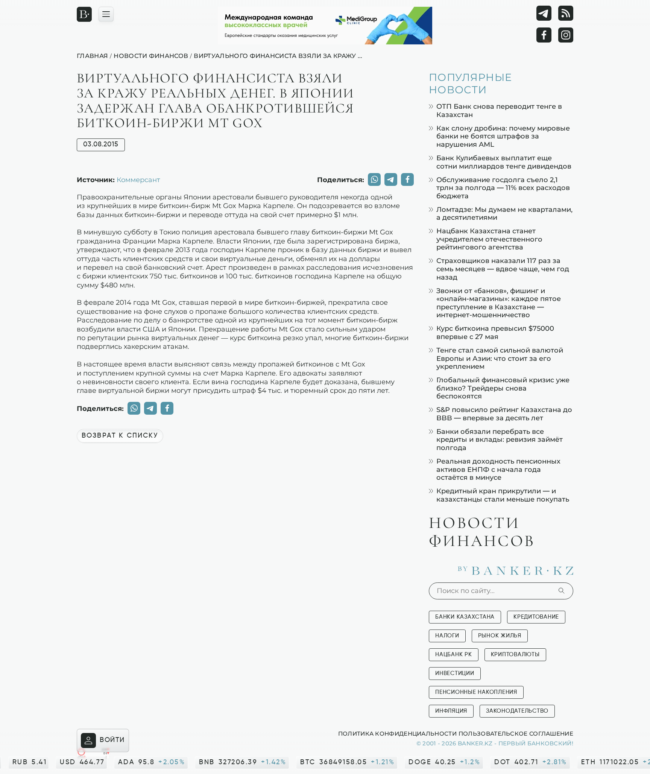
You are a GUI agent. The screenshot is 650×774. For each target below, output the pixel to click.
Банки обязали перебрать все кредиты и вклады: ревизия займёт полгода (499, 439)
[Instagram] (565, 35)
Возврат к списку (120, 435)
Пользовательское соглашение (516, 733)
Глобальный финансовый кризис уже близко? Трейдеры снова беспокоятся (503, 388)
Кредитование (536, 617)
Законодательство (517, 711)
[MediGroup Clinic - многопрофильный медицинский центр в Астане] (325, 25)
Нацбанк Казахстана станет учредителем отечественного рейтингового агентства (489, 239)
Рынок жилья (499, 636)
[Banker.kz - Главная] (84, 14)
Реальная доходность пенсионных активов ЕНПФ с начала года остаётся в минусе (498, 469)
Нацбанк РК (453, 654)
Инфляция (451, 711)
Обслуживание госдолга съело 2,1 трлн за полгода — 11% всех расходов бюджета (503, 188)
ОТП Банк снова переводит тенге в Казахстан (499, 110)
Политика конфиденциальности (397, 733)
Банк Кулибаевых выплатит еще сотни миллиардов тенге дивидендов (503, 162)
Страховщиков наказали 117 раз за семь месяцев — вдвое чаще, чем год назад (502, 269)
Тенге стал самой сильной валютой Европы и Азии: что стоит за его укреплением (499, 358)
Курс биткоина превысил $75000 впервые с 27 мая (495, 332)
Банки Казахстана (465, 617)
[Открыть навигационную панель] (106, 14)
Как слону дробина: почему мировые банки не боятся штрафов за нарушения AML (503, 136)
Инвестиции (454, 673)
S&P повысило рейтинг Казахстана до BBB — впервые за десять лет (504, 414)
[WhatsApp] (374, 179)
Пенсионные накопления (476, 692)
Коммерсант (138, 179)
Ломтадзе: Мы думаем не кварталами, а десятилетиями (504, 213)
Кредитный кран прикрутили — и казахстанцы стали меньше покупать (502, 495)
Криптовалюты (515, 654)
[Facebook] (543, 35)
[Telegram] (543, 13)
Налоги (447, 636)
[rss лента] (565, 13)
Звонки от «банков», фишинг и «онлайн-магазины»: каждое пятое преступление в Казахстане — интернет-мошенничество (498, 303)
